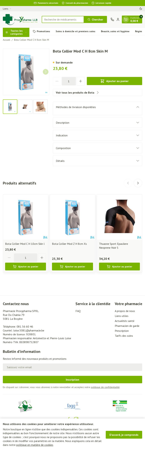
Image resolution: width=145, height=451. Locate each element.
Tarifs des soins (124, 335)
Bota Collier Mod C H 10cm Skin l (25, 243)
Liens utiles (121, 316)
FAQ (78, 311)
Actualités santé (124, 321)
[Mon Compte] (118, 19)
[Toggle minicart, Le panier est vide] (126, 19)
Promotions (43, 31)
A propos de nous (125, 311)
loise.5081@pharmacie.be (28, 330)
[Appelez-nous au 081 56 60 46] (112, 19)
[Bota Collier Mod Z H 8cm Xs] (72, 217)
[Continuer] (45, 72)
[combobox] (63, 19)
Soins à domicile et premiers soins (75, 31)
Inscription (72, 379)
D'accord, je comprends (123, 434)
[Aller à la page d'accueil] (20, 19)
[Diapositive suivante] (138, 183)
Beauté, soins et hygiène (115, 31)
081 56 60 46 (25, 326)
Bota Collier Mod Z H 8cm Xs (69, 243)
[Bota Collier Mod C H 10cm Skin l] (25, 217)
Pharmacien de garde (127, 326)
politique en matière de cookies (34, 445)
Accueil (6, 39)
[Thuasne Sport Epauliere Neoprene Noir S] (119, 217)
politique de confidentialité (105, 387)
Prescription (122, 331)
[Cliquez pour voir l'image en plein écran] (26, 72)
